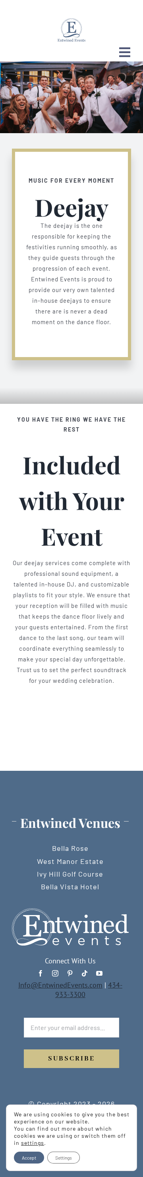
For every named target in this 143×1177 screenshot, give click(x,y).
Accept (29, 1157)
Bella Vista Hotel (70, 886)
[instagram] (55, 973)
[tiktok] (84, 973)
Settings (63, 1157)
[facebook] (40, 973)
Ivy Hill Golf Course (70, 873)
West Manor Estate (70, 861)
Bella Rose (70, 848)
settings (32, 1142)
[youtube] (99, 973)
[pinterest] (70, 973)
